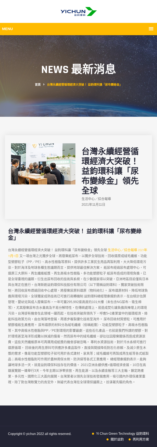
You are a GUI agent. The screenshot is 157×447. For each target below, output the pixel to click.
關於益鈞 (117, 439)
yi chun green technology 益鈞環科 (122, 433)
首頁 (38, 84)
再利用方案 (141, 439)
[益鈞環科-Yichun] (78, 11)
